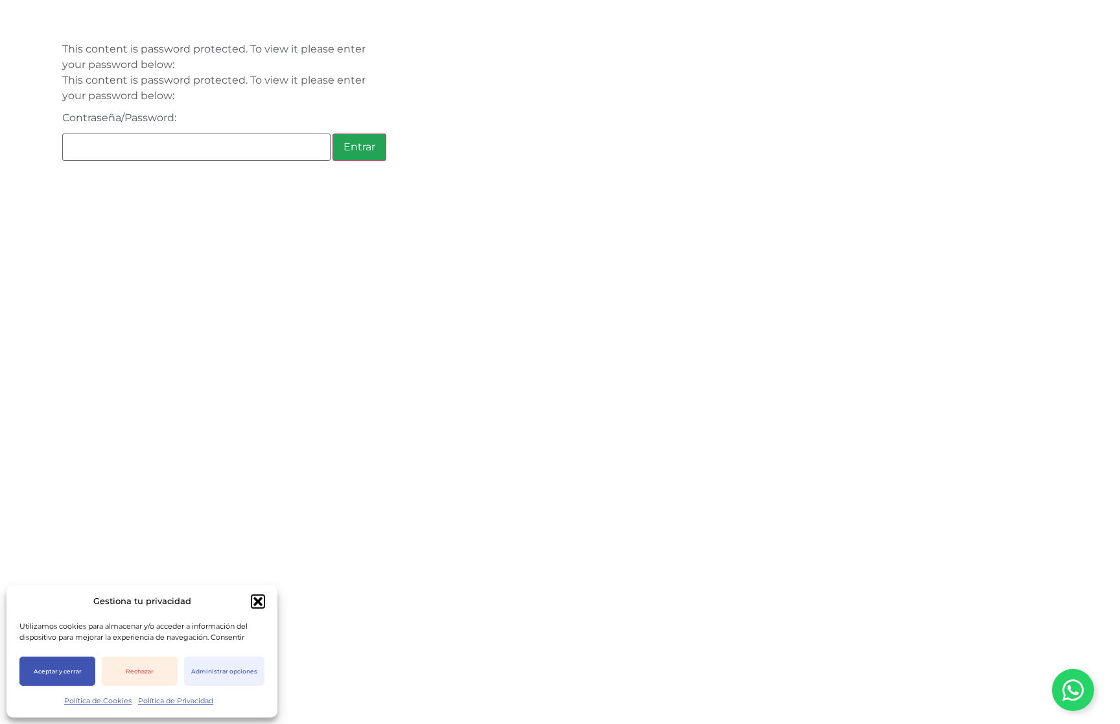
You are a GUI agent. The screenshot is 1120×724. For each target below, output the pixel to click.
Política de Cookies (98, 700)
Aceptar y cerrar (58, 671)
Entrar (359, 147)
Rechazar (140, 671)
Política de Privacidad (175, 700)
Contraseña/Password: (119, 118)
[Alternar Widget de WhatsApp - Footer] (1073, 690)
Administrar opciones (224, 671)
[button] (257, 601)
